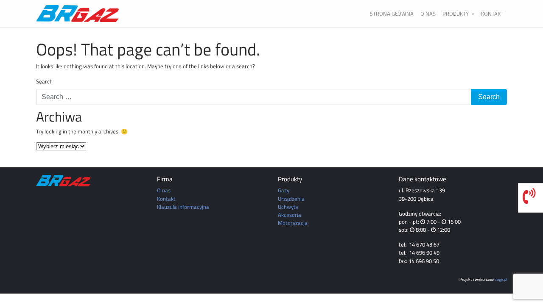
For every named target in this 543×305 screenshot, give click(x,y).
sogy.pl (501, 279)
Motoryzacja (293, 223)
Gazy (283, 190)
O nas (428, 13)
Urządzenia (291, 198)
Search (44, 82)
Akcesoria (289, 215)
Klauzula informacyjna (183, 206)
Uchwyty (288, 206)
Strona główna (392, 13)
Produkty (456, 13)
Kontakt (492, 13)
